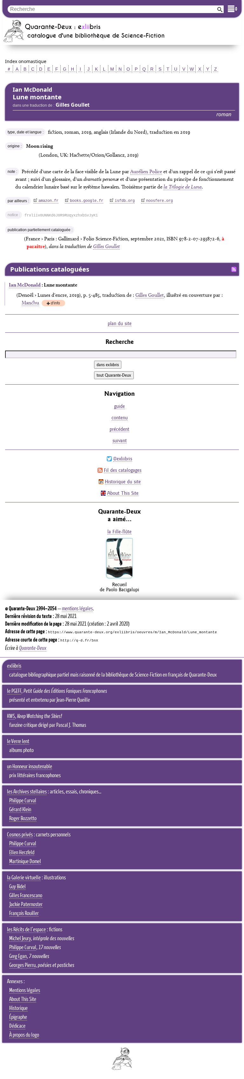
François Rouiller (24, 913)
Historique (18, 1008)
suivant (119, 440)
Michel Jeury (20, 938)
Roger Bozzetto (23, 818)
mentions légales (77, 609)
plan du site (120, 323)
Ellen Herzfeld (21, 852)
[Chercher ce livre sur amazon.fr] (119, 578)
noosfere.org (159, 201)
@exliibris (122, 458)
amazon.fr (48, 201)
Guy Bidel (17, 887)
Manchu (30, 303)
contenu (120, 417)
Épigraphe (18, 1017)
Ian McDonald (25, 285)
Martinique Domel (25, 861)
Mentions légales (24, 990)
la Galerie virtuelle (24, 878)
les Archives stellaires (27, 792)
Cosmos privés (20, 835)
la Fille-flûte (119, 531)
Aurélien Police (146, 171)
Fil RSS (233, 269)
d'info (55, 303)
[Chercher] (220, 9)
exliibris (14, 666)
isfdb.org (125, 201)
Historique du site (123, 481)
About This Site (123, 493)
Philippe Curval (22, 801)
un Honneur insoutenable (29, 767)
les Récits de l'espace (26, 930)
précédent (119, 429)
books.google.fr (86, 201)
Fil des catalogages (122, 470)
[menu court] (232, 9)
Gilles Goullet (106, 246)
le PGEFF (14, 691)
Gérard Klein (20, 810)
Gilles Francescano (25, 895)
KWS (11, 716)
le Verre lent (18, 741)
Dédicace (17, 1026)
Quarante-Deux (32, 648)
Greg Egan (18, 956)
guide (119, 406)
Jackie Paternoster (26, 904)
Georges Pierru (22, 965)
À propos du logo (24, 1035)
